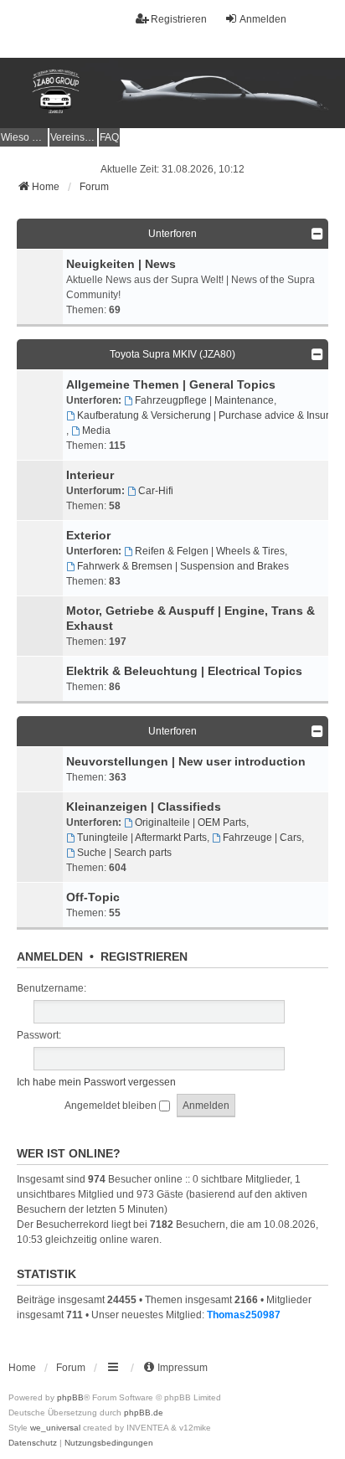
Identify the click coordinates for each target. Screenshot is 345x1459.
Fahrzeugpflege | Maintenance (204, 400)
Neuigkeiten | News (121, 264)
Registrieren (144, 956)
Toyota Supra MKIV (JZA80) (172, 354)
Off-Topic (93, 897)
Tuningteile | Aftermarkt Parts (142, 837)
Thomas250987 (244, 1315)
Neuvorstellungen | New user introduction (186, 761)
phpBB (70, 1397)
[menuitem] (24, 137)
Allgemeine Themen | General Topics (170, 384)
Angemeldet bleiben (111, 1105)
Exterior (88, 535)
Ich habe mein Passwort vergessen (96, 1082)
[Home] (172, 93)
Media (96, 430)
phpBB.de (143, 1412)
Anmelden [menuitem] (262, 19)
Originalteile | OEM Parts (190, 822)
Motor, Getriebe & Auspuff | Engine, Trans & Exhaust (190, 618)
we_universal (55, 1427)
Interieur (90, 475)
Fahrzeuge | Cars (262, 837)
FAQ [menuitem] (109, 137)
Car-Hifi (155, 491)
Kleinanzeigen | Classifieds (143, 806)
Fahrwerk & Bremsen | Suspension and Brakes (183, 566)
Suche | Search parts (124, 852)
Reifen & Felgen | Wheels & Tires (210, 551)
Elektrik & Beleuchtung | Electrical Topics (184, 671)
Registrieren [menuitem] (179, 19)
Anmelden (50, 956)
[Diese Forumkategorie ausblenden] (317, 233)
